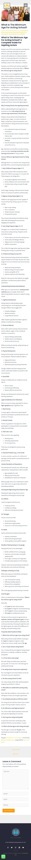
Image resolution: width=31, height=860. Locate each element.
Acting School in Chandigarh (14, 737)
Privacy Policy (25, 853)
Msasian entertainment (8, 740)
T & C (16, 855)
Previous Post (15, 749)
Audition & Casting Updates (20, 30)
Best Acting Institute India (8, 32)
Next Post (15, 754)
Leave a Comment (6, 30)
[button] (26, 5)
